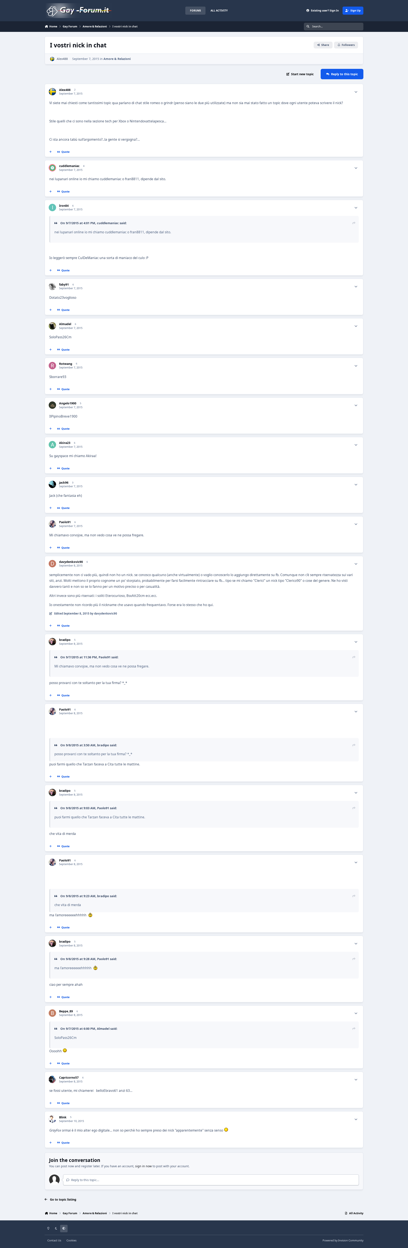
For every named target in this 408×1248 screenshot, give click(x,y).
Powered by (343, 1240)
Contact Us (54, 1240)
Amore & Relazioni (117, 59)
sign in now (143, 1166)
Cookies (71, 1240)
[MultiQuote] (51, 152)
